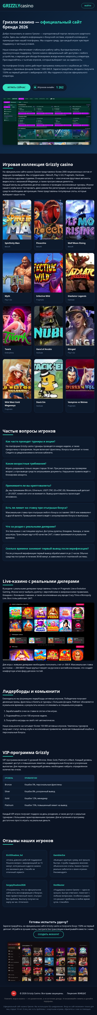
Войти (87, 5)
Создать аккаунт (48, 934)
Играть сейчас (17, 87)
